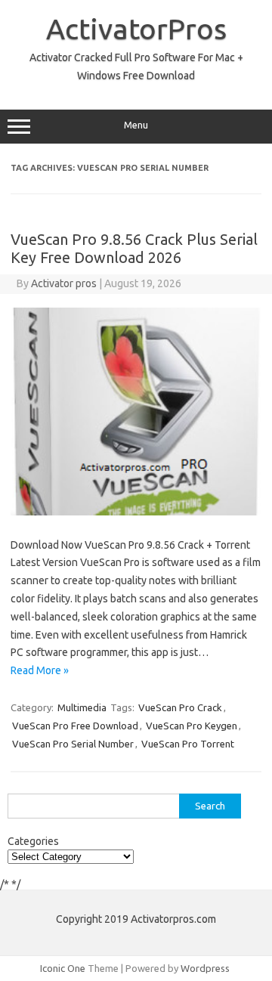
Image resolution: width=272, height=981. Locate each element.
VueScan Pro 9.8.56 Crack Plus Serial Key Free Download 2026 (134, 248)
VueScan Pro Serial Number (73, 743)
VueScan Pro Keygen (191, 725)
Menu (136, 125)
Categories (33, 841)
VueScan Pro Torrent (187, 743)
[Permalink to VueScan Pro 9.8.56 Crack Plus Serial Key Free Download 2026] (136, 512)
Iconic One (62, 968)
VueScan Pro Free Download (75, 725)
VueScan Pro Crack (180, 707)
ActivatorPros (136, 29)
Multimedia (82, 707)
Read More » (40, 670)
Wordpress (205, 968)
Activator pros (64, 283)
